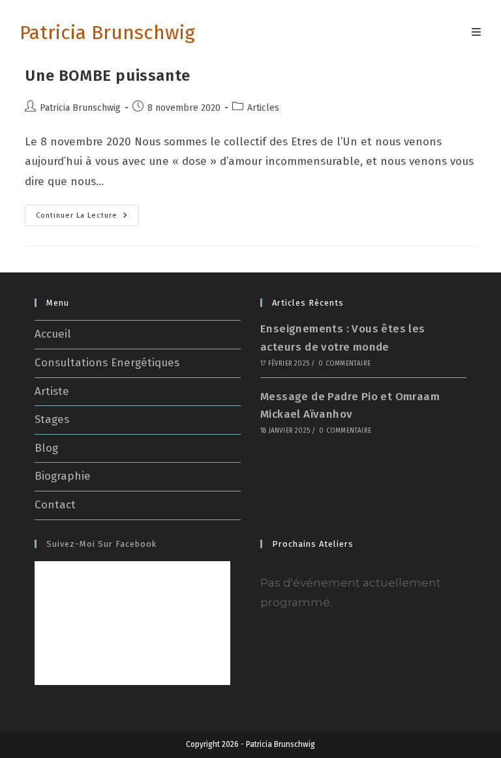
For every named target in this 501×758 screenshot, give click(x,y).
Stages (52, 419)
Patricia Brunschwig (107, 32)
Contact (55, 505)
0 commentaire (344, 364)
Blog (46, 448)
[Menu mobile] (476, 32)
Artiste (52, 391)
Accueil (53, 334)
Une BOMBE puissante (107, 75)
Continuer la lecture (87, 218)
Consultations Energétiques (107, 363)
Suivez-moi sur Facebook (101, 544)
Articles (263, 107)
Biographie (63, 476)
